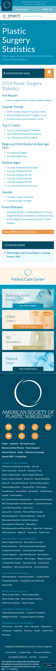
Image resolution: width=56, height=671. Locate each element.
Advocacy (28, 630)
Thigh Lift (21, 532)
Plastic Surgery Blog (30, 594)
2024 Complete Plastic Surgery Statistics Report (29, 100)
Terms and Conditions (42, 652)
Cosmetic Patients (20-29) (19, 171)
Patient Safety (9, 452)
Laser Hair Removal (43, 503)
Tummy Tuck (44, 532)
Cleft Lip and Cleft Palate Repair (32, 546)
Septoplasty (7, 567)
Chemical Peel (28, 487)
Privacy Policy (10, 652)
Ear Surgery (33, 491)
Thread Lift (32, 532)
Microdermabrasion (10, 516)
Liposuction (28, 507)
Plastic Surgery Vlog (10, 599)
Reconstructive (27, 443)
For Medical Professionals (18, 623)
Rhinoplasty (31, 524)
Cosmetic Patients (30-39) (19, 174)
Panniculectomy (29, 563)
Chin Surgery (41, 487)
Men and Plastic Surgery (33, 512)
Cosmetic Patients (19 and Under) (22, 167)
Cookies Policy (25, 652)
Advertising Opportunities (13, 612)
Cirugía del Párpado (10, 581)
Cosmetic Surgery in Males (19, 200)
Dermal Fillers (21, 491)
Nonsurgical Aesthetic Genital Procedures (20, 520)
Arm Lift (35, 466)
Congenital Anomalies (11, 550)
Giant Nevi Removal (27, 554)
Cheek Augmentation (11, 487)
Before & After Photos (13, 448)
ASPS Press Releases (11, 603)
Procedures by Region (17, 152)
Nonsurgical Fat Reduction (13, 524)
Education (35, 626)
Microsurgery (30, 558)
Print (49, 75)
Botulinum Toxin (35, 470)
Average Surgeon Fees (17, 156)
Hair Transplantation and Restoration (18, 503)
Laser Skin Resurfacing (11, 507)
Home (5, 443)
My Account (7, 626)
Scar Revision (43, 563)
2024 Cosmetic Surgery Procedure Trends (26, 111)
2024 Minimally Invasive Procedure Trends (27, 115)
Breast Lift (28, 479)
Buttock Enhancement (39, 483)
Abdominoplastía (9, 576)
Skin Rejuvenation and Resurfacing (16, 528)
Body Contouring (9, 470)
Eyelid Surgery (46, 491)
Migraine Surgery (45, 558)
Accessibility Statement (17, 657)
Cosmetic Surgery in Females (20, 197)
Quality (37, 630)
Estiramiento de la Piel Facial (32, 581)
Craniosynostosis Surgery (33, 550)
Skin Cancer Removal (23, 567)
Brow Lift (6, 483)
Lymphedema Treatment (12, 558)
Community (7, 630)
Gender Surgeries (9, 554)
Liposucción (7, 585)
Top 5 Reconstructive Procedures (22, 137)
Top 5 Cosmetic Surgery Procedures (23, 130)
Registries (18, 630)
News (4, 24)
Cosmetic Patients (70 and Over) (22, 185)
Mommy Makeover (28, 516)
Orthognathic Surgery (11, 563)
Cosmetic (13, 443)
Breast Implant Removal (32, 474)
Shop (26, 626)
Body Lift (22, 470)
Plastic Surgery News (11, 594)
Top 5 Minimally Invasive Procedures (24, 134)
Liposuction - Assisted (11, 512)
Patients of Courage (34, 452)
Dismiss (49, 665)
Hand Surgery (43, 554)
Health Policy (47, 630)
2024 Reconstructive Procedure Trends (25, 119)
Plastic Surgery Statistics (31, 599)
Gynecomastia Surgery (42, 499)
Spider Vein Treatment (42, 528)
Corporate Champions (35, 612)
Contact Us (43, 657)
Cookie (8, 669)
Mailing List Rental (10, 617)
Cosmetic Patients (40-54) (19, 178)
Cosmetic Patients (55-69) (19, 182)
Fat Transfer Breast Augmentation (16, 499)
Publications (46, 626)
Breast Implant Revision (12, 479)
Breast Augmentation (11, 474)
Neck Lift (41, 516)
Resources (6, 635)
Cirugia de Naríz (42, 576)
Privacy (38, 667)
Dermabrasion (8, 491)
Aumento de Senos (26, 576)
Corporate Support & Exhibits (31, 617)
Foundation (20, 456)
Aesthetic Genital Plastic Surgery (16, 466)
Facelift (5, 495)
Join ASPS (18, 626)
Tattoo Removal (8, 532)
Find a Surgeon (22, 9)
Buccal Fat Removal (20, 483)
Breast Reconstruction (33, 542)
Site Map (32, 657)
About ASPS (7, 456)
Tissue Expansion (41, 567)
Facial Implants (16, 495)
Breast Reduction (42, 479)
